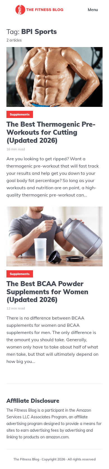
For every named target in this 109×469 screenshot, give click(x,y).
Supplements (20, 114)
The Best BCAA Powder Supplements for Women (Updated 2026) (47, 292)
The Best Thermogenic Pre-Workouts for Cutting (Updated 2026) (51, 132)
